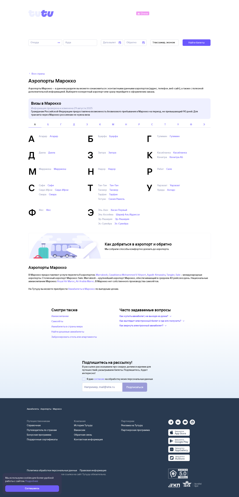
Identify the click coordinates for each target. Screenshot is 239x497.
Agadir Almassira (156, 274)
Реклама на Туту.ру (132, 425)
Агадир (54, 136)
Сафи (51, 185)
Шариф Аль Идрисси (128, 214)
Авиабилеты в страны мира (67, 326)
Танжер (113, 189)
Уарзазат (175, 185)
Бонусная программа (39, 434)
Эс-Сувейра (121, 223)
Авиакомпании (60, 316)
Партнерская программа (135, 430)
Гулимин (175, 136)
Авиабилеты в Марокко (81, 288)
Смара (52, 194)
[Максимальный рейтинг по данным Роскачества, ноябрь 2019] (178, 474)
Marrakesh (102, 274)
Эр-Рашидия (122, 219)
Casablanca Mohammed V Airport (127, 274)
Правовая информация (93, 470)
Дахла (51, 152)
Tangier (170, 274)
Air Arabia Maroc (85, 281)
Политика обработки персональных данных (52, 470)
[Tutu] (41, 13)
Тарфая (113, 194)
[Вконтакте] (178, 421)
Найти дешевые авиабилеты (67, 331)
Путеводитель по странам (42, 430)
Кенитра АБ (176, 157)
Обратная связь (83, 434)
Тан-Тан (114, 185)
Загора (112, 152)
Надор (112, 168)
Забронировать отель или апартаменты (74, 336)
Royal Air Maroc (66, 281)
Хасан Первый (119, 209)
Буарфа (113, 136)
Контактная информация (88, 439)
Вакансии (79, 430)
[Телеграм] (170, 421)
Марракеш (60, 168)
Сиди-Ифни (61, 189)
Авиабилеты (33, 409)
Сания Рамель (117, 198)
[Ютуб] (185, 421)
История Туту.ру (83, 425)
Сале (169, 168)
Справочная (34, 425)
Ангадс (171, 189)
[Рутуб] (192, 421)
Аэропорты (45, 409)
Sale (178, 274)
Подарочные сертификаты (42, 439)
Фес (48, 209)
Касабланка (180, 152)
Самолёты (57, 321)
